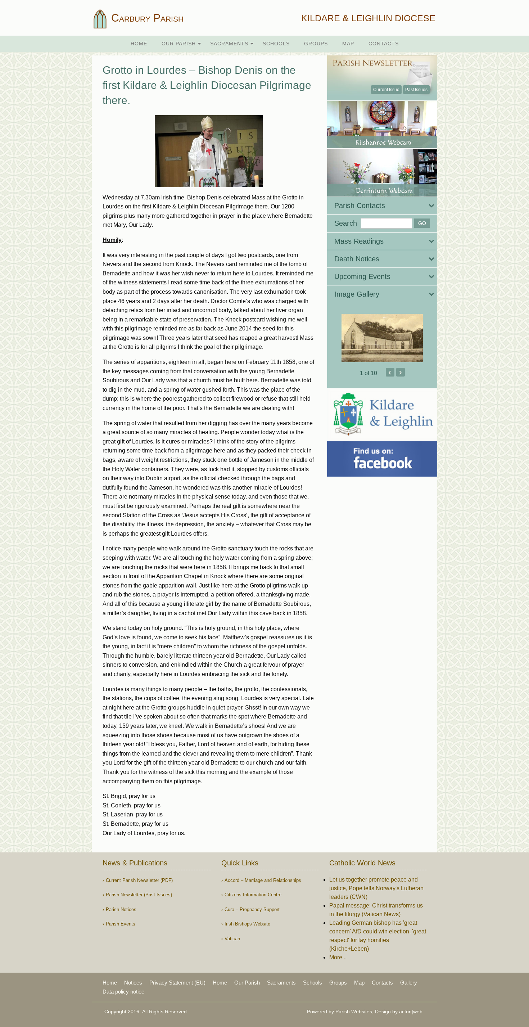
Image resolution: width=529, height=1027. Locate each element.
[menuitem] (138, 44)
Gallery (408, 982)
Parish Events (120, 924)
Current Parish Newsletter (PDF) (139, 880)
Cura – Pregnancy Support (252, 909)
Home (139, 43)
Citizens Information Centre (253, 894)
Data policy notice (123, 991)
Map (348, 43)
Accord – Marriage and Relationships (263, 880)
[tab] (382, 205)
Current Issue (386, 89)
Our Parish (179, 43)
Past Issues (416, 89)
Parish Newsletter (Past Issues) (139, 894)
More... (338, 957)
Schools (276, 43)
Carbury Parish (146, 18)
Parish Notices (121, 909)
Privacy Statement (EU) (177, 982)
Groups (316, 43)
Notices (133, 982)
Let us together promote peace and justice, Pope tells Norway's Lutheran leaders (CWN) (376, 888)
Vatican (232, 938)
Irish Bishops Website (247, 924)
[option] (382, 338)
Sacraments (229, 43)
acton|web (410, 1011)
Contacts (384, 43)
